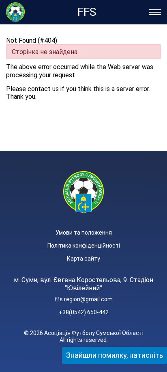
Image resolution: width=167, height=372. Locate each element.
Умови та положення (84, 232)
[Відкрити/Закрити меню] (155, 12)
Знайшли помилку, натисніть (114, 355)
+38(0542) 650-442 (84, 312)
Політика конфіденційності (83, 245)
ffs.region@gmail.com (84, 299)
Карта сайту (83, 258)
